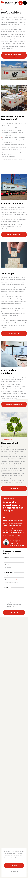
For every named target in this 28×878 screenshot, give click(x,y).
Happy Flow (12, 333)
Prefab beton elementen (12, 9)
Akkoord (14, 865)
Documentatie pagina (13, 404)
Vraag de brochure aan (13, 234)
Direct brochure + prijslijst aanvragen (13, 55)
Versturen (13, 612)
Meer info (13, 488)
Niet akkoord (14, 872)
